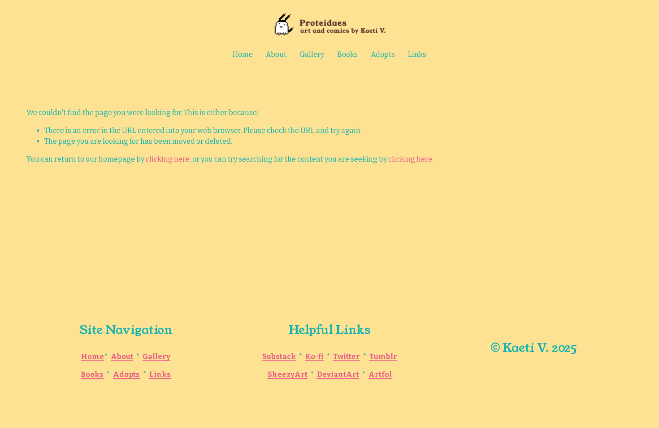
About (276, 54)
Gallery (311, 54)
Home (243, 54)
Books (348, 54)
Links (417, 54)
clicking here (168, 159)
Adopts (383, 54)
